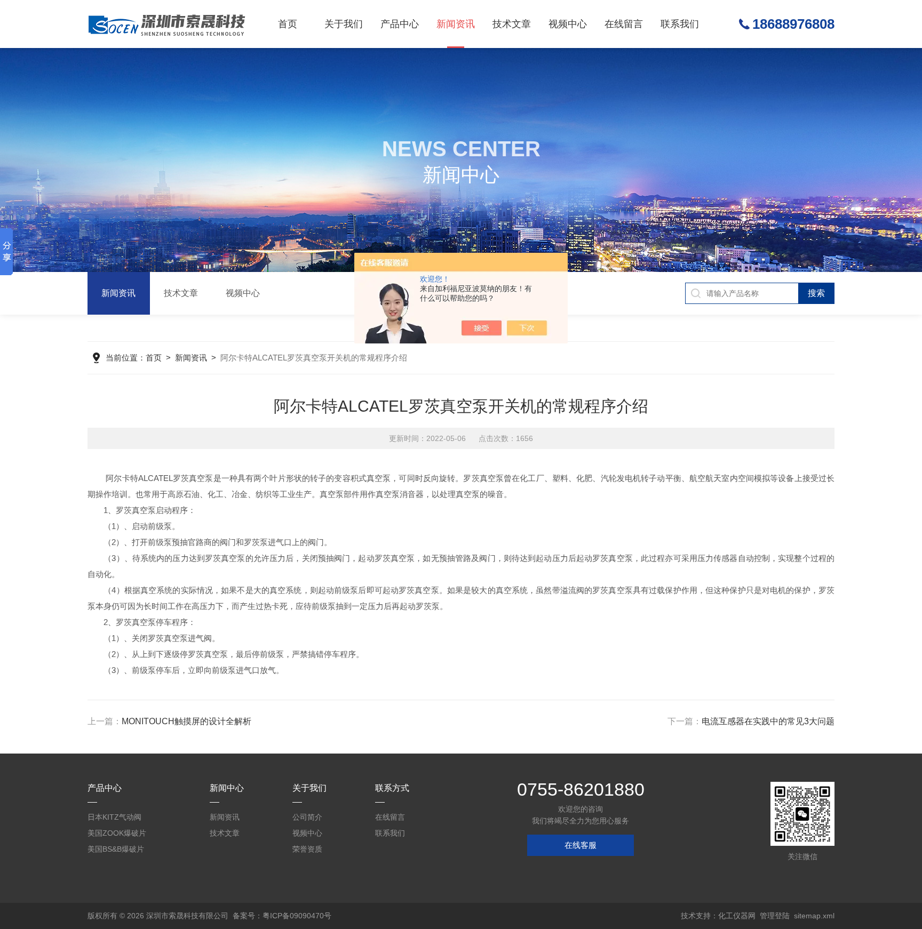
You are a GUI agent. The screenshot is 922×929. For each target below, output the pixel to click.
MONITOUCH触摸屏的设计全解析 (186, 721)
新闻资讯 (455, 24)
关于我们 (343, 24)
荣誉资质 (307, 849)
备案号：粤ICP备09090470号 (282, 915)
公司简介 (307, 817)
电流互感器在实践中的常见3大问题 (768, 721)
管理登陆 (775, 915)
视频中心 (568, 24)
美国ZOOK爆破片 (117, 833)
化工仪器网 (737, 915)
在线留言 (624, 24)
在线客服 (581, 845)
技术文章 (511, 24)
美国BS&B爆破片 (116, 849)
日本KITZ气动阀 (114, 817)
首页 (287, 24)
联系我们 (680, 24)
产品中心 (399, 24)
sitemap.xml (814, 915)
